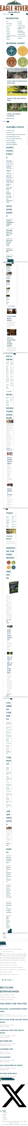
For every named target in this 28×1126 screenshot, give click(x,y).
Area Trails (7, 517)
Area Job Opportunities (8, 773)
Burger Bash (9, 164)
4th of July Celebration (9, 161)
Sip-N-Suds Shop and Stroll (9, 188)
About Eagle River (7, 769)
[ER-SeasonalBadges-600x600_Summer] (22, 51)
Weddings (14, 527)
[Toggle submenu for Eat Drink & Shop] (15, 353)
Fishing (8, 32)
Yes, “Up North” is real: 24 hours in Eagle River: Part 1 (9, 665)
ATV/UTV (8, 25)
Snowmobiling (21, 34)
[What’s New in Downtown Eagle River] (17, 73)
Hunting (20, 24)
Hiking (7, 39)
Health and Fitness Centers (11, 36)
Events (5, 949)
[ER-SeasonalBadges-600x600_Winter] (11, 51)
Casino (8, 29)
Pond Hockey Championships (14, 138)
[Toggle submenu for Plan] (7, 509)
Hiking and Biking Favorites (14, 115)
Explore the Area (13, 518)
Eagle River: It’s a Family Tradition (9, 635)
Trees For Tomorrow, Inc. (8, 806)
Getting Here (14, 521)
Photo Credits (8, 746)
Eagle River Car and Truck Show (9, 167)
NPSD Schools (8, 788)
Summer (9, 949)
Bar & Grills (7, 362)
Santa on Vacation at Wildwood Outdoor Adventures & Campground (8, 874)
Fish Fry (11, 377)
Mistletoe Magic (8, 184)
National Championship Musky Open (15, 134)
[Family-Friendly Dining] (10, 484)
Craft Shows (9, 132)
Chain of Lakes (21, 26)
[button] (4, 934)
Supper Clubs (11, 384)
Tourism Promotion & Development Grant (8, 734)
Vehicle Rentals (22, 36)
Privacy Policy (8, 749)
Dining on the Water (7, 387)
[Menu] (27, 14)
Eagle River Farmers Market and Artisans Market (8, 922)
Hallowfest (9, 173)
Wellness (20, 38)
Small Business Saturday (8, 193)
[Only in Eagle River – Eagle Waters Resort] (11, 332)
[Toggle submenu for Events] (8, 121)
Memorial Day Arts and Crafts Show (9, 181)
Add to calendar (8, 979)
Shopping (7, 397)
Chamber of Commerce (8, 728)
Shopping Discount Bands (7, 403)
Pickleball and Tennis (21, 28)
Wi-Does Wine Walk (9, 196)
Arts (7, 21)
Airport (8, 782)
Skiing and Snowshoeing (21, 31)
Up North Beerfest (11, 142)
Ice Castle (8, 743)
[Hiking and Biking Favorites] (17, 107)
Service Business (11, 399)
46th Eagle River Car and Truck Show (9, 233)
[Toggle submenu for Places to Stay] (13, 263)
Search (4, 937)
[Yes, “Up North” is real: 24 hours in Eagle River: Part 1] (9, 653)
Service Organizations (9, 794)
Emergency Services (9, 785)
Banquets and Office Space (8, 521)
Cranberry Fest (10, 130)
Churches (8, 791)
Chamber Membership (8, 724)
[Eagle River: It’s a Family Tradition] (9, 626)
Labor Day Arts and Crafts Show (9, 177)
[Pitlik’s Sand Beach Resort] (11, 311)
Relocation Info (8, 801)
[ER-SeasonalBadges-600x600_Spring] (22, 62)
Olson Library (8, 798)
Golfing (8, 34)
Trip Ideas (7, 526)
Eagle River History (8, 740)
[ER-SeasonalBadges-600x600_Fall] (11, 62)
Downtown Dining (11, 364)
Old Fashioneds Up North (13, 136)
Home (1, 949)
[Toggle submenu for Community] (11, 698)
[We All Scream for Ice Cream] (10, 453)
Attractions (9, 23)
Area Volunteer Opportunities (8, 778)
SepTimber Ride (10, 140)
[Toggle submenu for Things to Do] (12, 14)
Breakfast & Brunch (7, 380)
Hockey (20, 21)
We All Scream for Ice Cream (9, 460)
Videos (13, 524)
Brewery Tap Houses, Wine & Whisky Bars (7, 371)
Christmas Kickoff (9, 170)
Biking (7, 27)
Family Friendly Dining (11, 371)
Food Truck (11, 380)
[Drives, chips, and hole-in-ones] (17, 90)
